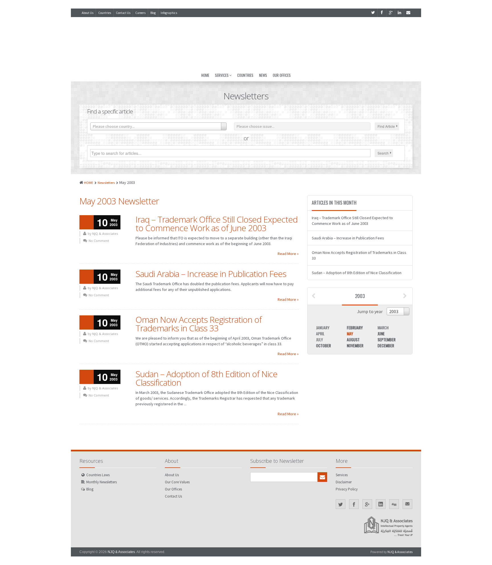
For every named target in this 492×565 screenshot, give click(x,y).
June (381, 333)
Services (222, 75)
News (263, 75)
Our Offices (282, 75)
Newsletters (106, 182)
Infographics (169, 13)
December (386, 345)
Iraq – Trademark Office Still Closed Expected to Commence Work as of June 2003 (217, 223)
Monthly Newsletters (101, 482)
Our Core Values (177, 482)
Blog (153, 13)
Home (205, 75)
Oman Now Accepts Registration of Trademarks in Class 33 (199, 324)
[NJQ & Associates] (246, 43)
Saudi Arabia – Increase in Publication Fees (211, 274)
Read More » (288, 253)
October (323, 345)
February (355, 327)
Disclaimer (344, 482)
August (353, 339)
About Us (87, 13)
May (350, 333)
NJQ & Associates (121, 552)
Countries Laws (98, 474)
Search (383, 153)
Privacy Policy (347, 489)
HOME (88, 182)
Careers (140, 13)
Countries (104, 13)
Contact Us (123, 13)
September (386, 339)
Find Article (386, 126)
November (355, 345)
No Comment (99, 241)
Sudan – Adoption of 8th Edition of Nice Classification (206, 378)
